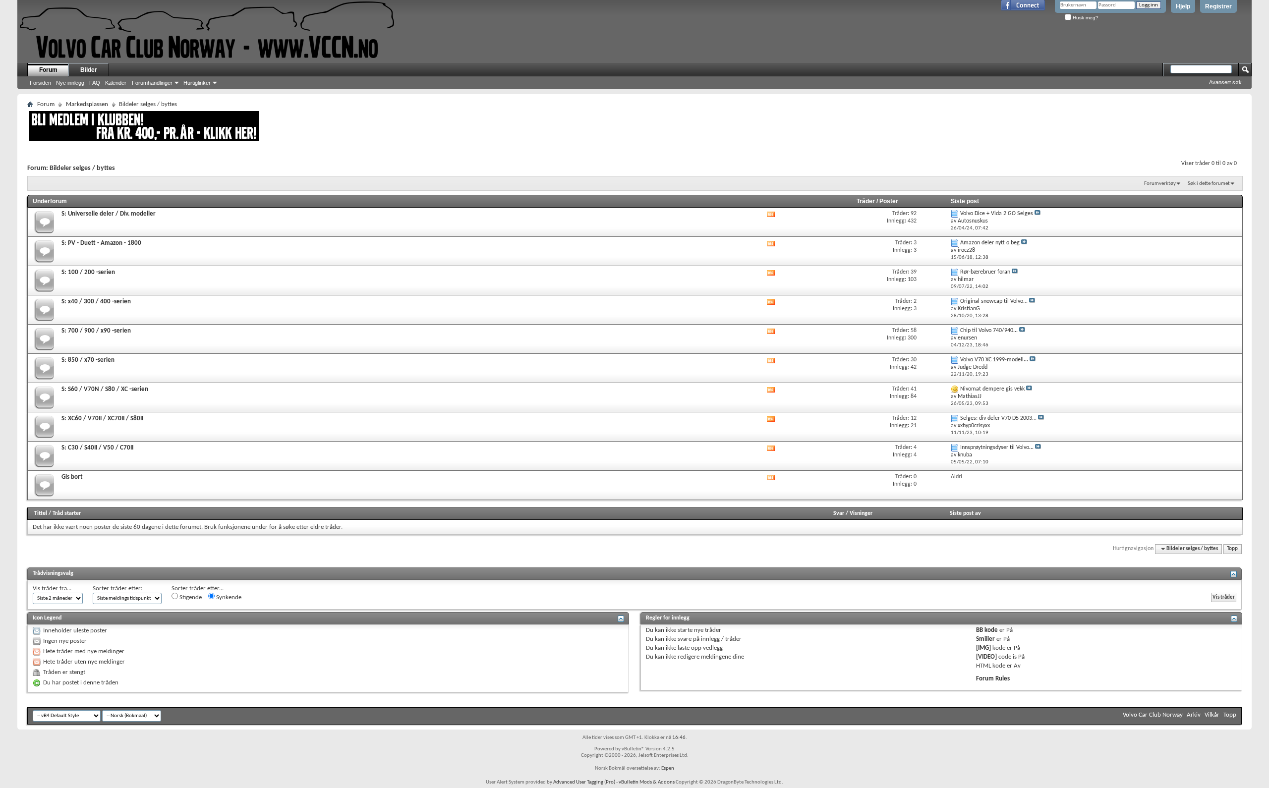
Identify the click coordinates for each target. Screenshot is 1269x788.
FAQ (94, 83)
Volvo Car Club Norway (1153, 715)
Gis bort (72, 477)
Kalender (115, 83)
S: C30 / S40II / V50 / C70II (97, 448)
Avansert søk (1225, 82)
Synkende (228, 597)
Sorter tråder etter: (117, 588)
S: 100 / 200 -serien (88, 272)
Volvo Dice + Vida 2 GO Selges (996, 214)
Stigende (190, 597)
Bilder (88, 69)
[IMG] (983, 648)
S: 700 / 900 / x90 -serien (96, 331)
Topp (1232, 549)
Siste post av (965, 513)
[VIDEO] (986, 657)
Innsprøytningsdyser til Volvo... (997, 447)
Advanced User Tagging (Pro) (584, 782)
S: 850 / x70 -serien (88, 360)
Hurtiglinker (197, 83)
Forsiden (40, 83)
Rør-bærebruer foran (985, 272)
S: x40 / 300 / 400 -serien (96, 301)
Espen (667, 768)
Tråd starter (67, 513)
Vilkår (1212, 715)
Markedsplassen (87, 104)
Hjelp (1183, 6)
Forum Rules (993, 678)
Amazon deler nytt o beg (990, 243)
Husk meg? (1084, 17)
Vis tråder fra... (52, 588)
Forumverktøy (1160, 183)
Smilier (985, 639)
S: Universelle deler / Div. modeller (108, 214)
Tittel (40, 513)
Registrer (1218, 6)
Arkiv (1194, 715)
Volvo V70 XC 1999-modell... (994, 360)
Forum (48, 69)
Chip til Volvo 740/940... (989, 331)
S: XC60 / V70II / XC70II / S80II (102, 418)
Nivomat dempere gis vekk (992, 389)
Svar (838, 513)
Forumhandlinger (152, 83)
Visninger (861, 513)
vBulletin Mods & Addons (647, 782)
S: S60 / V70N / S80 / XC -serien (104, 389)
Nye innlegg (70, 83)
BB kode (987, 630)
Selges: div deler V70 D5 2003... (998, 418)
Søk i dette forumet (1209, 183)
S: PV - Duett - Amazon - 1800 (101, 243)
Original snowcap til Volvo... (994, 301)
